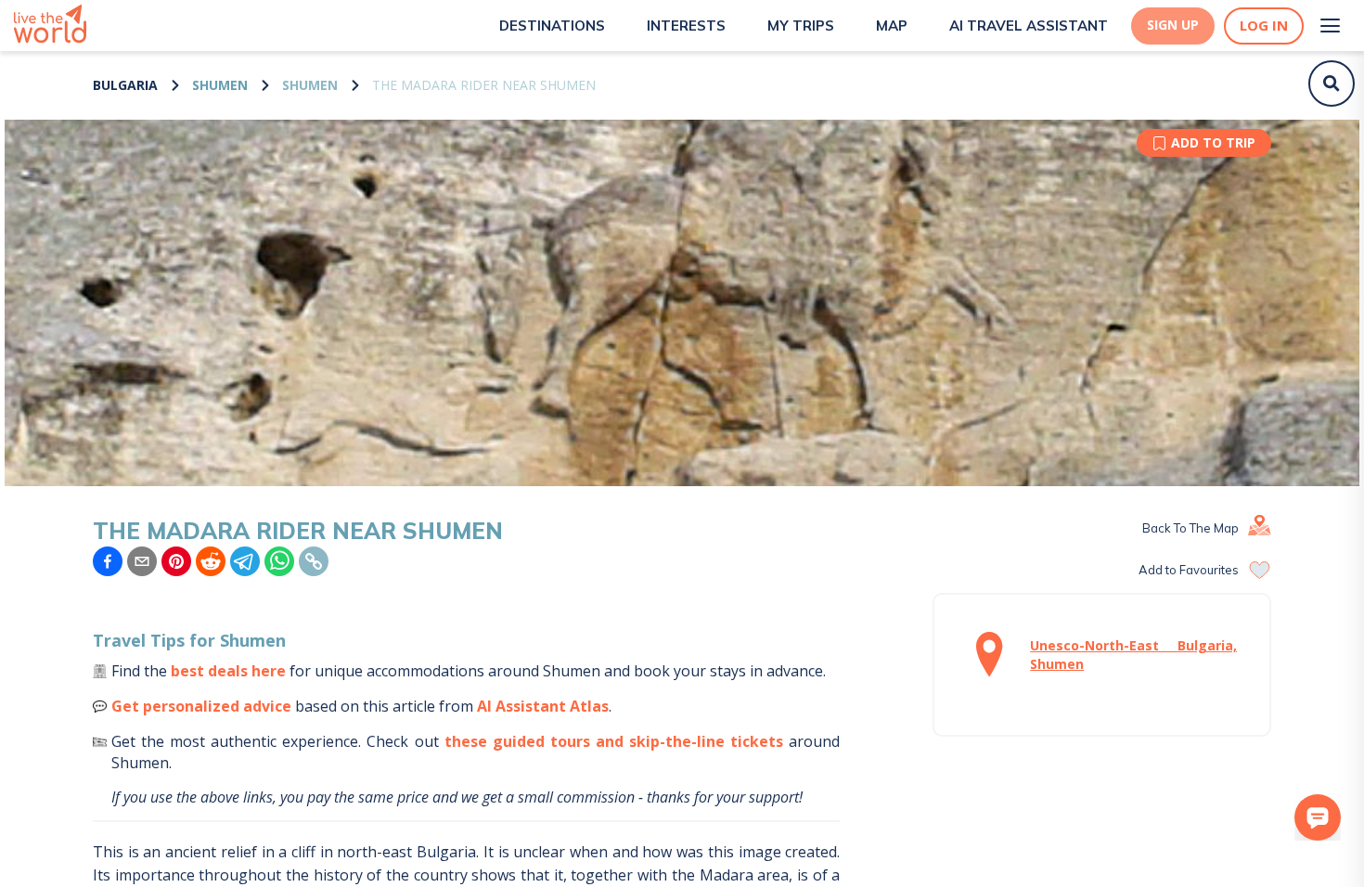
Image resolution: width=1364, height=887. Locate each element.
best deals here (228, 671)
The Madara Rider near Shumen (484, 85)
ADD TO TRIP (1213, 142)
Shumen (220, 85)
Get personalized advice (201, 706)
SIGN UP (1173, 25)
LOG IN (1264, 25)
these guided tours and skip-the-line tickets (613, 741)
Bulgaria (125, 85)
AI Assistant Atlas (543, 706)
